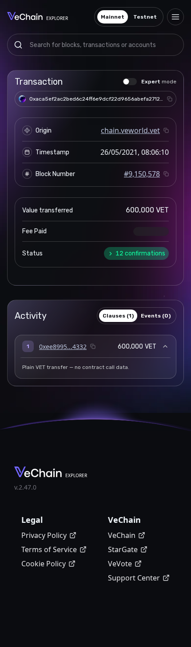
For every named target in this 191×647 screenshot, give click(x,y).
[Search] (18, 44)
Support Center (134, 578)
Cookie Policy (43, 564)
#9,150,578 (142, 174)
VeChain (121, 535)
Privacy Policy (44, 535)
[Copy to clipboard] (169, 99)
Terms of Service (49, 549)
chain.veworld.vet (130, 130)
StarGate (123, 549)
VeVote (120, 564)
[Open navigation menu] (175, 16)
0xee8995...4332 (63, 346)
